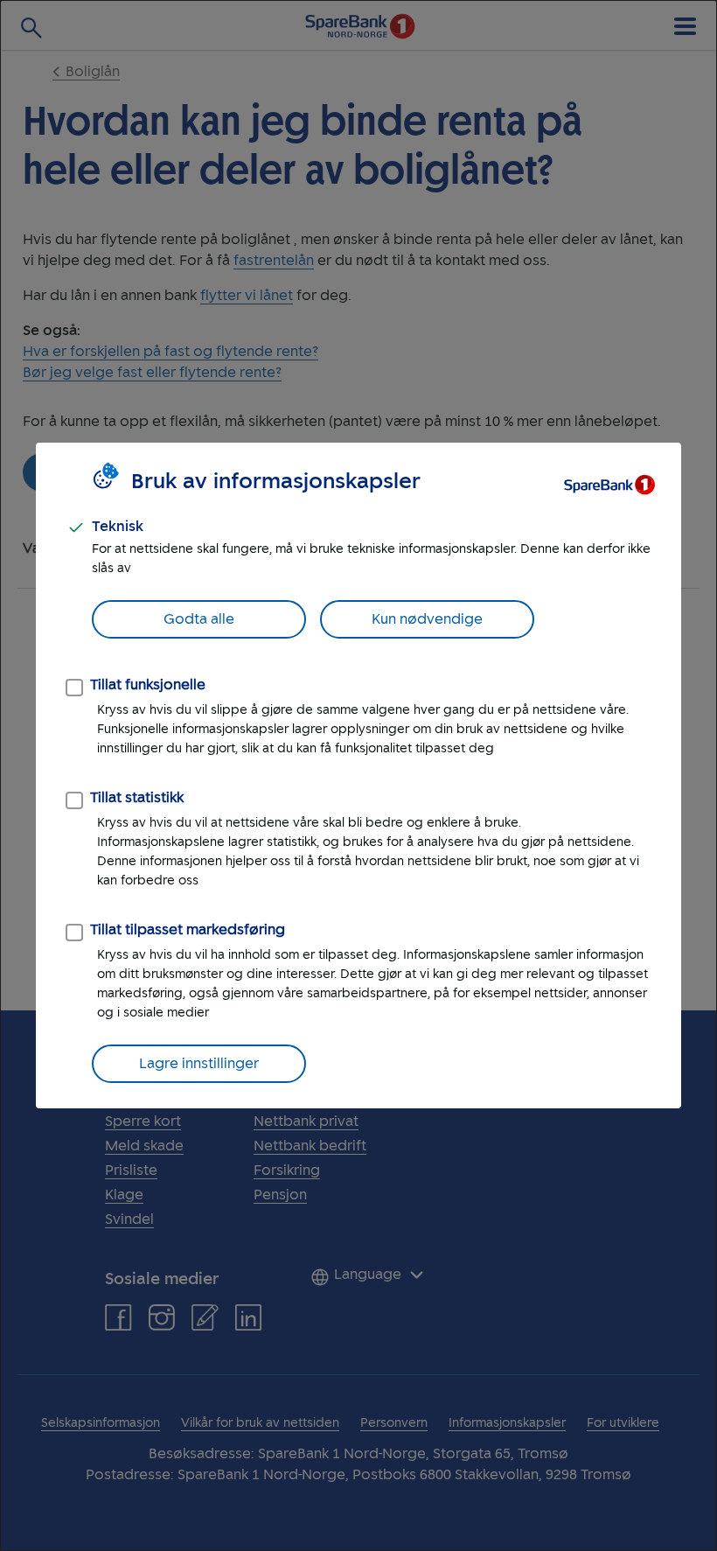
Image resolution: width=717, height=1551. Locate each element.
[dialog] (358, 775)
